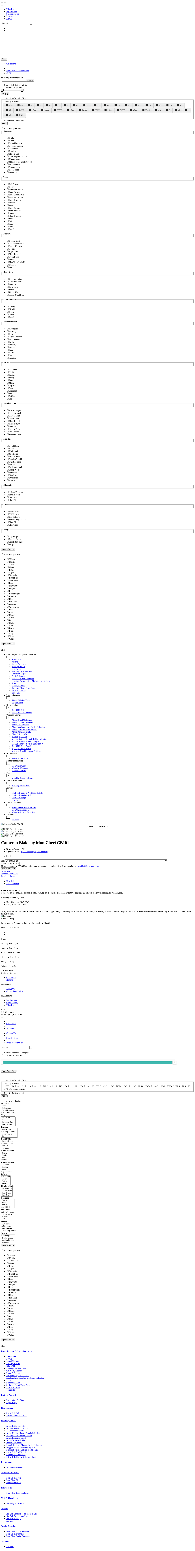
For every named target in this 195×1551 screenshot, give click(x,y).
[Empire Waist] (7, 1214)
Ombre (12, 314)
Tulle (11, 399)
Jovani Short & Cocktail (22, 712)
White (11, 639)
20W (59, 110)
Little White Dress (16, 197)
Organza (12, 385)
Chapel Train (14, 416)
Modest (12, 203)
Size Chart (5, 871)
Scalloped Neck (15, 467)
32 (9, 110)
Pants (11, 205)
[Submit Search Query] (31, 1048)
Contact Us (11, 977)
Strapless (12, 475)
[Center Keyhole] (9, 1134)
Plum (11, 610)
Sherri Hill (16, 659)
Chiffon (12, 372)
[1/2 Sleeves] (9, 1224)
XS (159, 110)
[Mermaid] (7, 1217)
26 (160, 105)
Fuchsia (12, 604)
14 (97, 105)
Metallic (12, 309)
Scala (14, 683)
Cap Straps (13, 536)
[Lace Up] (8, 1146)
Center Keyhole (15, 246)
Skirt (11, 218)
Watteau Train (15, 434)
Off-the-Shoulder (16, 459)
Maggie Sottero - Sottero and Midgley (27, 744)
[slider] (174, 1062)
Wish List (10, 9)
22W (71, 110)
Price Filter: (10, 88)
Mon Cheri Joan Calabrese (23, 778)
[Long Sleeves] (9, 1228)
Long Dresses (15, 200)
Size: (3, 861)
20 (129, 105)
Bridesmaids (14, 140)
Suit (10, 221)
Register (9, 16)
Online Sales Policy (9, 874)
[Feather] (5, 1181)
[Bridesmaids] (11, 1108)
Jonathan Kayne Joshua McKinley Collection (31, 681)
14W (21, 110)
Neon (11, 312)
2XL (21, 115)
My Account (11, 11)
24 (149, 105)
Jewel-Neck (14, 454)
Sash (11, 355)
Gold (11, 625)
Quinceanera (14, 167)
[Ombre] (4, 1160)
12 (87, 105)
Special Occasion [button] (13, 802)
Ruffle (11, 352)
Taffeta (12, 396)
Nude (11, 623)
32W (134, 110)
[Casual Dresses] (11, 1110)
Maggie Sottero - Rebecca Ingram (26, 741)
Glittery (12, 306)
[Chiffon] (5, 1179)
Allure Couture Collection (22, 722)
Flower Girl (14, 154)
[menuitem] (100, 9)
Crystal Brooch (15, 337)
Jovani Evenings (18, 664)
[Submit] (31, 24)
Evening (12, 151)
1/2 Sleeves (14, 511)
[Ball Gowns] (8, 1118)
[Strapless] (8, 1242)
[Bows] (7, 1169)
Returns (9, 980)
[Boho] (8, 1120)
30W (122, 110)
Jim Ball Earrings (19, 798)
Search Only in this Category (16, 85)
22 (139, 105)
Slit (10, 267)
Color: (4, 863)
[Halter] (7, 1202)
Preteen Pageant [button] (13, 695)
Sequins (12, 358)
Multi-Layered (15, 254)
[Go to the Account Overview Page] (2, 5)
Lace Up (12, 284)
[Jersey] (5, 1183)
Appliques (13, 329)
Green (11, 567)
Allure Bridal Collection (22, 720)
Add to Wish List (8, 869)
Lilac (11, 591)
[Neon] (4, 1158)
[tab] (100, 673)
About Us (10, 989)
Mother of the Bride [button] (14, 761)
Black (11, 631)
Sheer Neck (14, 472)
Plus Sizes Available (17, 262)
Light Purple (14, 594)
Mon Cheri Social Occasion (23, 812)
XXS (147, 110)
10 (77, 105)
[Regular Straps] (8, 1238)
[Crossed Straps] (8, 1143)
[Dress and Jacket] (8, 1122)
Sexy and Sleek (15, 211)
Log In (9, 19)
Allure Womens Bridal (21, 734)
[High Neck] (7, 1205)
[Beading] (7, 1167)
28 (170, 105)
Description (11, 881)
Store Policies (12, 1038)
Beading (12, 331)
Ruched (12, 265)
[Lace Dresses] (8, 1124)
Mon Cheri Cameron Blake (24, 807)
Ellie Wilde (16, 669)
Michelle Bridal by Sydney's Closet (26, 751)
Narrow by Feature (13, 128)
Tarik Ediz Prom (18, 690)
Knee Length (14, 424)
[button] (11, 64)
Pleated (12, 259)
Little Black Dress (16, 195)
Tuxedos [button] (10, 815)
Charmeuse (13, 369)
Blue (11, 583)
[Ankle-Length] (6, 1188)
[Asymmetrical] (6, 1191)
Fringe (11, 347)
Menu (4, 59)
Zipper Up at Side (16, 295)
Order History (12, 1003)
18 (118, 105)
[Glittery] (4, 1153)
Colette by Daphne (19, 674)
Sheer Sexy (14, 213)
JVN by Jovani (18, 666)
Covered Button (15, 279)
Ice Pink (12, 596)
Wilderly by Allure (19, 736)
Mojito (12, 562)
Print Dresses (14, 208)
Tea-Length (14, 432)
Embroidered (14, 339)
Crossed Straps (15, 282)
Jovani (15, 662)
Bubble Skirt (14, 241)
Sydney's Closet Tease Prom (23, 688)
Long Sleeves (14, 517)
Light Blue (13, 578)
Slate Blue (13, 580)
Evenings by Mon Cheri (22, 671)
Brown (12, 628)
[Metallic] (4, 1155)
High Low (13, 251)
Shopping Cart (12, 14)
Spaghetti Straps (16, 542)
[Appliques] (7, 1165)
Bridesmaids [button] (11, 753)
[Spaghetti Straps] (8, 1240)
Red (11, 612)
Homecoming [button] (12, 705)
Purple (12, 588)
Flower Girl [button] (11, 773)
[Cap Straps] (8, 1236)
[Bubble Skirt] (9, 1129)
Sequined (13, 391)
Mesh (11, 383)
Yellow (12, 559)
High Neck (13, 451)
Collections (11, 1024)
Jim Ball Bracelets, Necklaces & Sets (27, 793)
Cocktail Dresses (16, 146)
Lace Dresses (14, 192)
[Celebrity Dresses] (9, 1132)
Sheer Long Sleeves (17, 519)
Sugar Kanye (17, 703)
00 (21, 105)
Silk (10, 393)
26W (97, 110)
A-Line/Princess (16, 492)
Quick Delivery (41, 851)
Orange (12, 615)
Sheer (11, 289)
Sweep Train (14, 429)
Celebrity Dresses (16, 243)
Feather (12, 342)
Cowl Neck (14, 446)
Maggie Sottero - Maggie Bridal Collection (29, 739)
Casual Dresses (15, 143)
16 (108, 105)
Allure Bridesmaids (20, 758)
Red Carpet (14, 170)
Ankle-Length (15, 410)
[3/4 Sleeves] (9, 1226)
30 (180, 105)
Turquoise (13, 575)
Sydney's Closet (18, 686)
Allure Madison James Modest (24, 729)
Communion (14, 148)
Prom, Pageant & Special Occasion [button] (21, 654)
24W (84, 110)
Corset (11, 249)
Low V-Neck (14, 456)
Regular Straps (15, 539)
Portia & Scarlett (18, 676)
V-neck (12, 480)
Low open (13, 287)
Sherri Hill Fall (18, 710)
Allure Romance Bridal (21, 732)
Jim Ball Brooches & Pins (22, 795)
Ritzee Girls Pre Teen (21, 700)
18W (46, 110)
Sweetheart (13, 478)
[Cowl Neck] (7, 1200)
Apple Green (14, 564)
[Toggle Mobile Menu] (2, 1017)
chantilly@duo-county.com (88, 866)
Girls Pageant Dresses (18, 156)
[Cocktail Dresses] (11, 1113)
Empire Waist (14, 495)
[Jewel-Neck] (7, 1207)
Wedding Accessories (21, 785)
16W (33, 110)
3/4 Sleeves (14, 514)
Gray (11, 633)
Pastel (11, 317)
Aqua (11, 572)
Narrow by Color (12, 554)
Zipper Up (13, 292)
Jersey (11, 377)
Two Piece (13, 229)
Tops (11, 224)
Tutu (11, 226)
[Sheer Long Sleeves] (9, 1231)
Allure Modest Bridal (20, 725)
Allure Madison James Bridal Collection (28, 727)
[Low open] (8, 1148)
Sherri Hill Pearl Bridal (21, 746)
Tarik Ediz (16, 693)
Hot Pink (13, 602)
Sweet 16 (13, 172)
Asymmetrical (15, 413)
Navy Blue (13, 586)
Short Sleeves (14, 522)
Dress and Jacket (16, 189)
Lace (11, 350)
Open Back (14, 257)
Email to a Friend (8, 876)
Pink (11, 599)
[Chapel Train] (6, 1193)
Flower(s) (13, 345)
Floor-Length (14, 421)
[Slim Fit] (7, 1219)
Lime (11, 570)
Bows (11, 334)
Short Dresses (15, 216)
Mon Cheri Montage (20, 768)
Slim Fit (12, 500)
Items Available (12, 883)
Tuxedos (15, 820)
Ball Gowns (14, 184)
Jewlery (15, 800)
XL (9, 115)
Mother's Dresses (19, 770)
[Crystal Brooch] (7, 1172)
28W (109, 110)
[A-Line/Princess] (7, 1212)
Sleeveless (13, 525)
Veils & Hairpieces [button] (14, 780)
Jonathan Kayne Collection (23, 678)
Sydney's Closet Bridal (21, 748)
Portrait (12, 464)
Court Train (14, 418)
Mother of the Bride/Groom (20, 162)
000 (10, 105)
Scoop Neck (14, 470)
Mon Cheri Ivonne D (20, 810)
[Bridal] (11, 1106)
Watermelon (14, 607)
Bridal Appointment (14, 1043)
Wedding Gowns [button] (13, 715)
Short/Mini (13, 426)
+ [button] (8, 698)
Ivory (11, 620)
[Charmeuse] (5, 1177)
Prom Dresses (15, 164)
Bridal (11, 138)
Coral (11, 617)
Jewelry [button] (9, 788)
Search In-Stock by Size (15, 98)
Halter (11, 448)
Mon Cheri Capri (19, 766)
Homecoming (14, 159)
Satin (11, 388)
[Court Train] (6, 1195)
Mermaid (13, 497)
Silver (11, 636)
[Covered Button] (8, 1141)
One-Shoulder (15, 462)
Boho (11, 187)
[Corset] (9, 1136)
